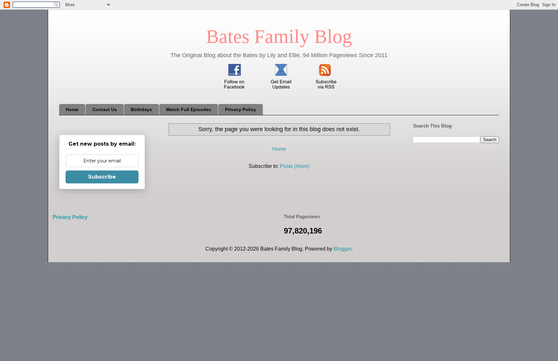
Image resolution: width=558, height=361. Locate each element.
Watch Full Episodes (188, 109)
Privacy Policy (240, 109)
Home (72, 109)
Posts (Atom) (294, 166)
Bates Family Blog (279, 36)
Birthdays (141, 109)
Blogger (342, 249)
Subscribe (102, 177)
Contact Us (104, 109)
